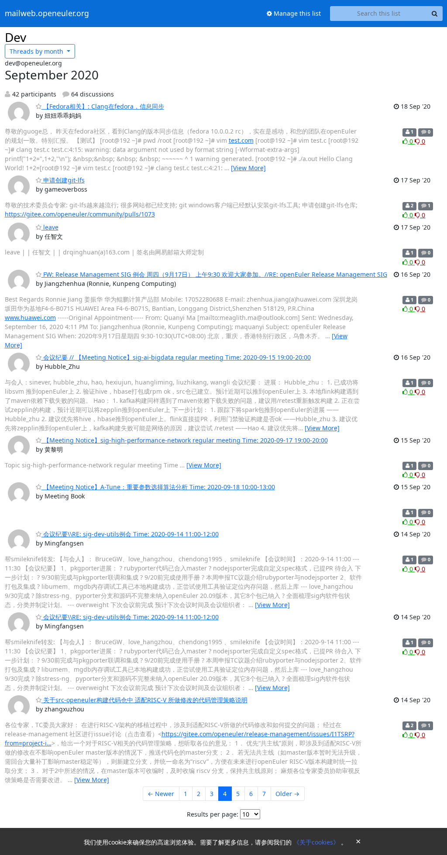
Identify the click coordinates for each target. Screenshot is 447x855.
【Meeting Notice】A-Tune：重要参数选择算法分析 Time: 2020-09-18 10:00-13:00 (158, 487)
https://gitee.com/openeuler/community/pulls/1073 (80, 214)
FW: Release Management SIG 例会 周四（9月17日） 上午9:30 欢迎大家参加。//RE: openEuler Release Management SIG (214, 274)
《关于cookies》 (317, 842)
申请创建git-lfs (63, 180)
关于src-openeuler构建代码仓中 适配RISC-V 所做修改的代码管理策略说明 (144, 700)
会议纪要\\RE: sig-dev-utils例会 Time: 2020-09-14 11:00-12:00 (130, 534)
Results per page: (212, 814)
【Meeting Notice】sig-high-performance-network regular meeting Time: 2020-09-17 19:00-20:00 (184, 440)
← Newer (161, 794)
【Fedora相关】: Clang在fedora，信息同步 (102, 106)
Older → (287, 794)
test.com (241, 140)
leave (49, 227)
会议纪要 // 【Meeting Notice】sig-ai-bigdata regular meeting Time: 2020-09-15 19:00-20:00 (176, 357)
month (37, 51)
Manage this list (296, 13)
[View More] (248, 168)
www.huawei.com (30, 317)
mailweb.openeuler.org (47, 13)
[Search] (435, 13)
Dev (15, 37)
